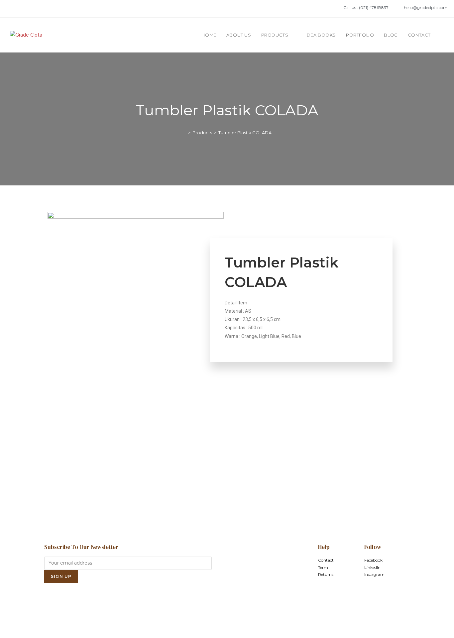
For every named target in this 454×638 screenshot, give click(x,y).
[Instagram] (35, 8)
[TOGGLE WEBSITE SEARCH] (442, 35)
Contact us (227, 488)
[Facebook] (13, 8)
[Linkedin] (24, 8)
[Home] (184, 132)
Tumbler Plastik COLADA (245, 132)
